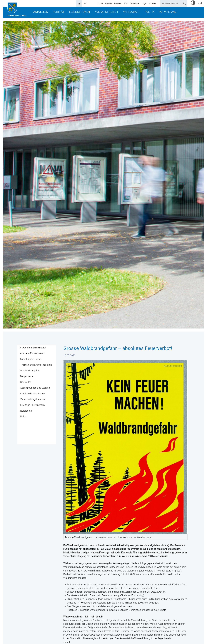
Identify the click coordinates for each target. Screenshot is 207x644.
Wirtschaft (131, 11)
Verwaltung (168, 11)
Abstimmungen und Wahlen (35, 387)
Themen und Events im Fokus (36, 364)
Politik (149, 11)
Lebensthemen (79, 11)
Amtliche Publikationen (32, 393)
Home (100, 3)
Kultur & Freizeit (106, 11)
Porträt (58, 11)
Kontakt (108, 3)
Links (23, 416)
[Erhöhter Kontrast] (193, 4)
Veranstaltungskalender (32, 399)
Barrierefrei (134, 3)
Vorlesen (152, 3)
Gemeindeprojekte (29, 370)
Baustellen (25, 382)
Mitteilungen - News (30, 359)
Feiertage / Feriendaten (32, 405)
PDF (125, 3)
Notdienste (26, 410)
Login (144, 3)
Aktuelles (40, 11)
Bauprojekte (26, 376)
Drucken (117, 3)
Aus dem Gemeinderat (34, 347)
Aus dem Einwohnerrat (32, 353)
